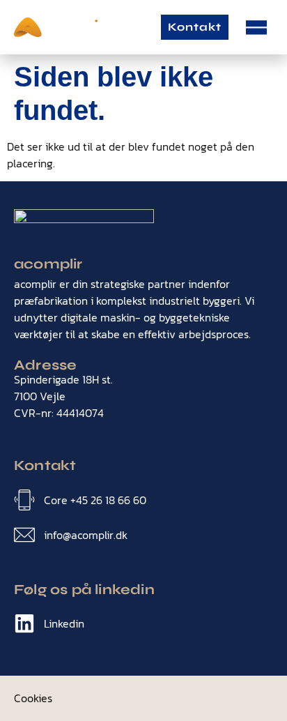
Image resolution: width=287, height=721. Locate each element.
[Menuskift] (256, 27)
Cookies (33, 698)
